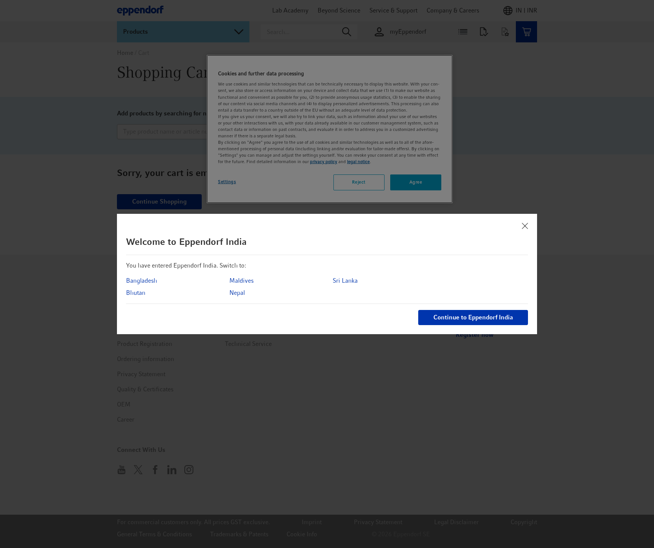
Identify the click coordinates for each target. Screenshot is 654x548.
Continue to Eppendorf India (473, 317)
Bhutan (135, 292)
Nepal (237, 292)
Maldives (241, 280)
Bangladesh (141, 280)
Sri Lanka (345, 280)
